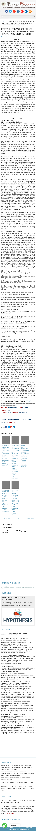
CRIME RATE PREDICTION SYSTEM (12, 674)
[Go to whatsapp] (4, 825)
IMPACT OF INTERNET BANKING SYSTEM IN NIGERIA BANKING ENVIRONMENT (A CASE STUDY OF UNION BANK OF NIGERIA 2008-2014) (5, 501)
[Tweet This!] (9, 427)
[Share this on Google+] (11, 427)
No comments (4, 37)
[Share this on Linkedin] (14, 427)
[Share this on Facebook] (6, 427)
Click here (29, 401)
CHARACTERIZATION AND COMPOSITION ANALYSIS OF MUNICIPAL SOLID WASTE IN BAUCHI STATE (17, 783)
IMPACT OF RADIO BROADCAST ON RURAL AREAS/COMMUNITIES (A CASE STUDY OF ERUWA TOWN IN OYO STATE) (17, 727)
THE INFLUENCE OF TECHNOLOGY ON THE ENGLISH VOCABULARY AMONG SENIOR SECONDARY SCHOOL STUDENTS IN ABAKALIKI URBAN (17, 704)
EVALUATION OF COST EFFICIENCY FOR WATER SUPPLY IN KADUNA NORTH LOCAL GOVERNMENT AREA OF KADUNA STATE (17, 767)
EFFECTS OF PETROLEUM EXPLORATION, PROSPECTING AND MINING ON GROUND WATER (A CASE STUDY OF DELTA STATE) (17, 773)
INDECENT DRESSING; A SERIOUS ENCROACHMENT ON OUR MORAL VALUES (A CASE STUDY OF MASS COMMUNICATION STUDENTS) (18, 657)
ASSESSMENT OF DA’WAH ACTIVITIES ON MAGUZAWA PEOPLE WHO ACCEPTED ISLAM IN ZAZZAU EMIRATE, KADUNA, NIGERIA (18, 31)
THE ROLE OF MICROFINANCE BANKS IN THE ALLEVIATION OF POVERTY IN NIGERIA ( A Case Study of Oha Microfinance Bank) (25, 456)
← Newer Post (5, 518)
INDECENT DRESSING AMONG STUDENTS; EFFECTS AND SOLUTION (15, 634)
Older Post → (31, 518)
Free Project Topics (7, 666)
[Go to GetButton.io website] (5, 829)
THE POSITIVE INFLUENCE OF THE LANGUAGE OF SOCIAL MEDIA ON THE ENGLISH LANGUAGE (18, 693)
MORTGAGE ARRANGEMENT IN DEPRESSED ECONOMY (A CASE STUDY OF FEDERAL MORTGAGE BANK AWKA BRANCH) (5, 455)
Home (3, 21)
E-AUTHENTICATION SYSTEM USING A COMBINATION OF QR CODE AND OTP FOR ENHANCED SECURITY (15, 716)
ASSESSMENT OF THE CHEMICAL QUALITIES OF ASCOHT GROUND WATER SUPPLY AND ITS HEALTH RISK (17, 788)
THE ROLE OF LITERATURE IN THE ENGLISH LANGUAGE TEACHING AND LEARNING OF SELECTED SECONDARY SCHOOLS (16, 683)
